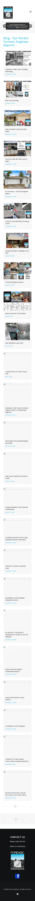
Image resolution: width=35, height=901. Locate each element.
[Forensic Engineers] (8, 13)
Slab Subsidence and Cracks (14, 343)
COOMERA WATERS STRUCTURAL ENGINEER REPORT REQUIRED (16, 539)
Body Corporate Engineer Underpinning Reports (13, 670)
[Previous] (4, 807)
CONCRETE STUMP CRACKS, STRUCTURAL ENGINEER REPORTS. (17, 760)
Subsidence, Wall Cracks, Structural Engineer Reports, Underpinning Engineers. (16, 410)
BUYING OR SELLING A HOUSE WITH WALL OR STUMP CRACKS (16, 794)
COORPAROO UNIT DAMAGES (15, 726)
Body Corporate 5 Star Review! (15, 313)
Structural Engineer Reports (14, 282)
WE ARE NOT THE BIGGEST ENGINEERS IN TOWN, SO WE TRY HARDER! (16, 635)
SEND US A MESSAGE (17, 846)
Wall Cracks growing (11, 100)
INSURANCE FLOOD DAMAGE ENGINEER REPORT (15, 599)
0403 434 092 (20, 841)
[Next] (31, 807)
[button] (30, 11)
